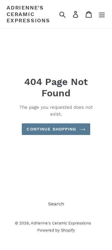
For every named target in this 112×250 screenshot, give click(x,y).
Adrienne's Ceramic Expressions (28, 13)
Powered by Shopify (56, 230)
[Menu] (101, 14)
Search (56, 204)
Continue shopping (51, 129)
